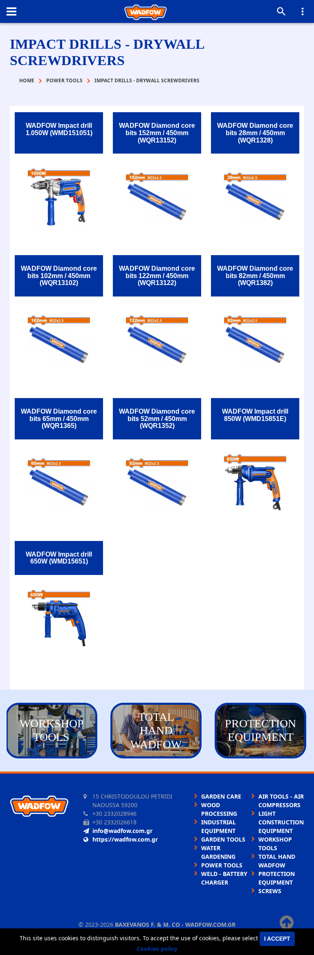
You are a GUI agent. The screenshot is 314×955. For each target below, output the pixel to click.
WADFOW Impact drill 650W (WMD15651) (59, 558)
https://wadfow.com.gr (125, 839)
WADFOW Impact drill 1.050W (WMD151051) (59, 129)
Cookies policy (157, 949)
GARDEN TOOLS (223, 839)
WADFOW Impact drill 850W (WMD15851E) (255, 415)
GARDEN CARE (221, 796)
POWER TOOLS (221, 865)
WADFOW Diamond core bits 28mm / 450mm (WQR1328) (255, 132)
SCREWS (269, 891)
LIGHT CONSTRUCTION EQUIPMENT (281, 822)
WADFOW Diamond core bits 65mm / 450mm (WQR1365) (59, 418)
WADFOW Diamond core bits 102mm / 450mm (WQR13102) (59, 275)
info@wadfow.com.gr (122, 831)
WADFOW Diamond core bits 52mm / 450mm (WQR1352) (157, 418)
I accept (277, 938)
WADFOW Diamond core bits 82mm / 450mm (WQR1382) (255, 275)
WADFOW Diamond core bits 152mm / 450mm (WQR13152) (157, 132)
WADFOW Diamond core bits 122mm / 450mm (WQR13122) (157, 275)
